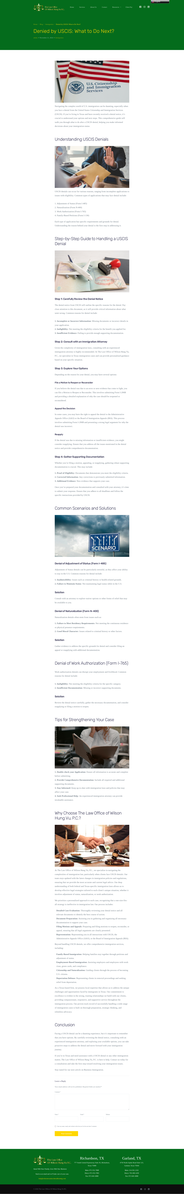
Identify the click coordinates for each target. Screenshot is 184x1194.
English (157, 1)
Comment (58, 1092)
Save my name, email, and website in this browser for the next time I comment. (77, 1126)
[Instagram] (144, 7)
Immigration (59, 38)
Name (57, 1114)
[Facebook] (140, 7)
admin (35, 38)
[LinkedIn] (149, 7)
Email (82, 1114)
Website (108, 1114)
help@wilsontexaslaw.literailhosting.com (52, 1178)
